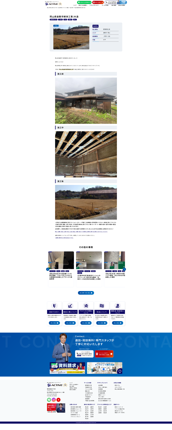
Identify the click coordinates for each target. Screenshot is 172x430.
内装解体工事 (88, 387)
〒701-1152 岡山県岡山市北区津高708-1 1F (55, 391)
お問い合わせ (73, 404)
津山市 (86, 411)
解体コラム (117, 385)
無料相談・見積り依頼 (76, 407)
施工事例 (114, 5)
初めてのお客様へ (83, 5)
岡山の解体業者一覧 (119, 389)
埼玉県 (86, 418)
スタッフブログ (118, 387)
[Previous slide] (47, 269)
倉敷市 (105, 32)
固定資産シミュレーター (76, 411)
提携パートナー (101, 395)
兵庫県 (92, 416)
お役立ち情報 (117, 383)
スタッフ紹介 (101, 397)
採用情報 (100, 389)
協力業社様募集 (102, 391)
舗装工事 (87, 391)
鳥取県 (92, 413)
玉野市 (92, 409)
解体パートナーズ (119, 407)
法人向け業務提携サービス (104, 400)
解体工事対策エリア (89, 404)
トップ (75, 5)
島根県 (86, 414)
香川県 (86, 416)
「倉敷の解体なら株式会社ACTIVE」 (64, 237)
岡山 (109, 32)
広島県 (92, 411)
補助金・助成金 (73, 388)
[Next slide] (124, 269)
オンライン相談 (74, 413)
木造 (109, 36)
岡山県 (86, 407)
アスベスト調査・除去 (119, 409)
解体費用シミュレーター (76, 409)
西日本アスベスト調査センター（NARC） (120, 411)
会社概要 (100, 385)
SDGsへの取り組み (102, 387)
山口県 (92, 414)
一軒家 (105, 36)
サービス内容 (87, 383)
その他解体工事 (89, 393)
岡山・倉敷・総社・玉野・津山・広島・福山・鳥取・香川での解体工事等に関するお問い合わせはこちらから (81, 231)
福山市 (86, 413)
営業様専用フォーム (75, 414)
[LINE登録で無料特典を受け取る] (67, 368)
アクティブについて (102, 383)
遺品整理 (87, 399)
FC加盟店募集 (101, 393)
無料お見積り (73, 389)
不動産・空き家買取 (89, 400)
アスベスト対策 (88, 389)
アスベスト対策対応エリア (104, 404)
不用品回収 (88, 397)
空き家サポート (88, 395)
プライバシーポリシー (76, 416)
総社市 (86, 409)
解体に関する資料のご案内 (104, 399)
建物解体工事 (106, 29)
